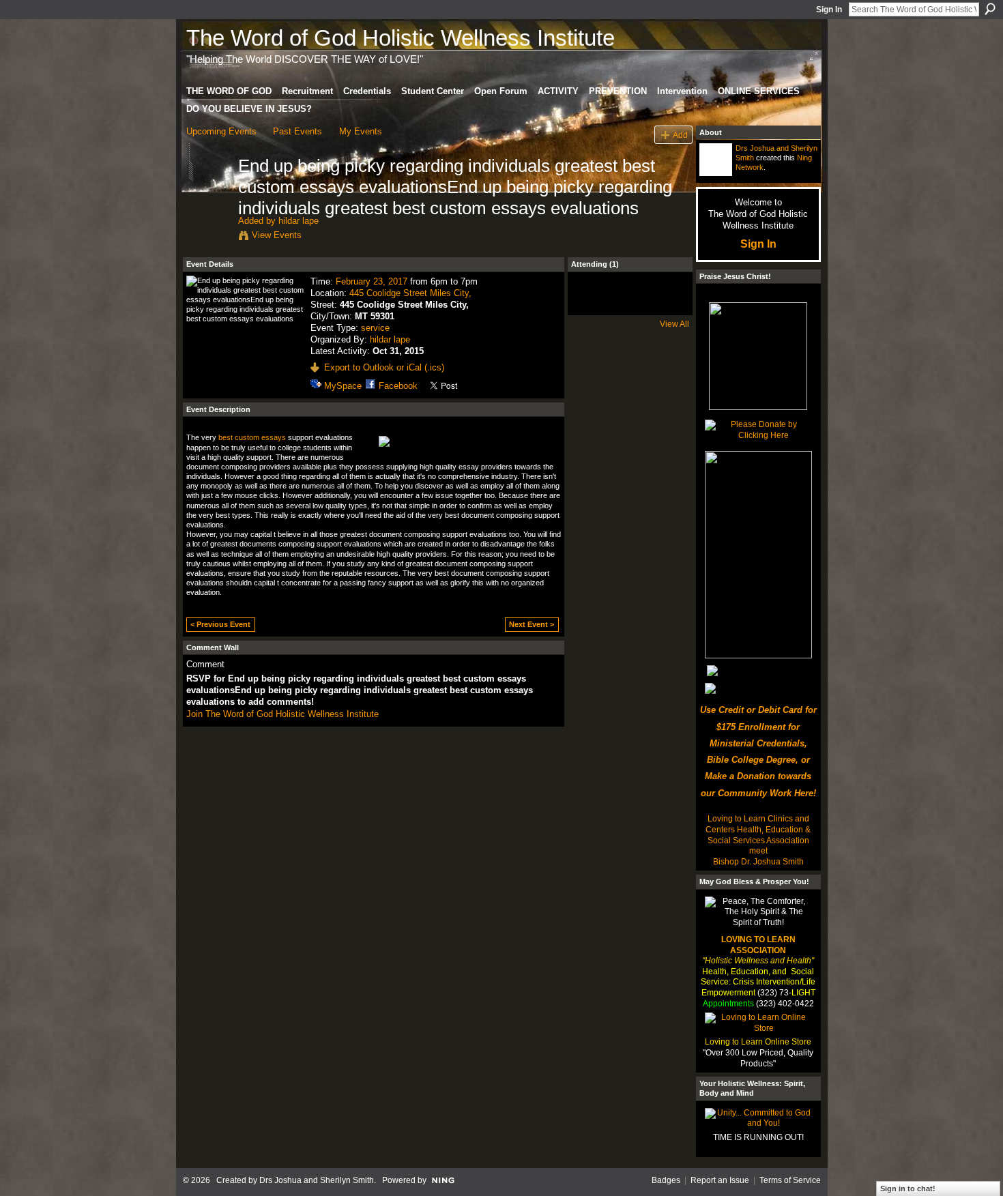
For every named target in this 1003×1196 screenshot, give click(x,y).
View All (674, 324)
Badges (666, 1180)
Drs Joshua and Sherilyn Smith (316, 1180)
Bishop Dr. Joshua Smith (758, 861)
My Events (360, 131)
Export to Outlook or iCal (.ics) (384, 367)
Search (990, 9)
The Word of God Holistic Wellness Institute (400, 37)
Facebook (398, 386)
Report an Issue (720, 1180)
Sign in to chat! (907, 1188)
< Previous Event (220, 624)
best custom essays (252, 437)
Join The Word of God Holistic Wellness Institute (282, 714)
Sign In (829, 9)
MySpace (343, 386)
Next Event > (531, 624)
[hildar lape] (208, 194)
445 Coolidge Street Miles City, (410, 293)
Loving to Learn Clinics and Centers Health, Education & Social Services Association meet (758, 835)
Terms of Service (790, 1180)
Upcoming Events (221, 131)
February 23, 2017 (371, 281)
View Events (277, 235)
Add (680, 134)
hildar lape (298, 221)
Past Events (297, 131)
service (375, 328)
